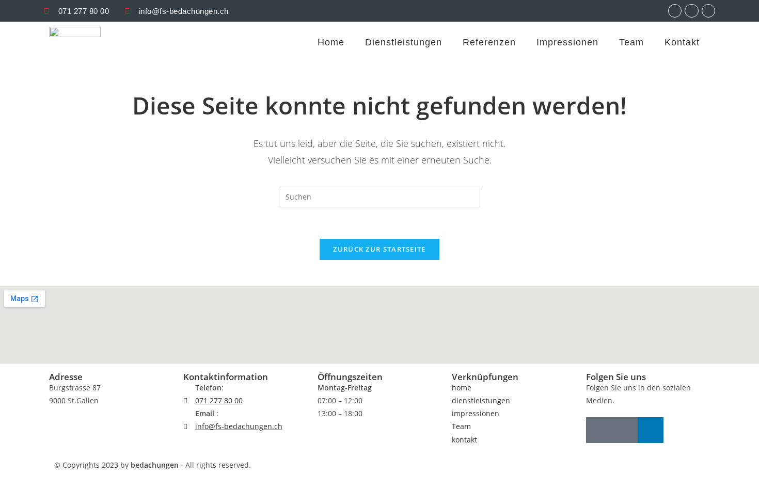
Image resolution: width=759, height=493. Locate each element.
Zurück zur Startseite (379, 249)
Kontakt (682, 42)
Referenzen (489, 42)
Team (631, 42)
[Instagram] (675, 11)
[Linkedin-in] (650, 430)
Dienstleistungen (403, 42)
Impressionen (567, 42)
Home (331, 42)
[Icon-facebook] (691, 11)
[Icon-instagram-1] (599, 430)
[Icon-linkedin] (708, 11)
